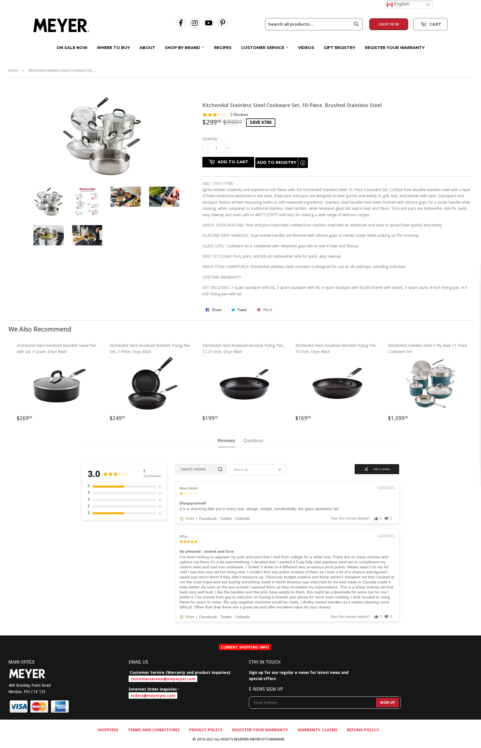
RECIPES (223, 47)
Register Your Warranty (395, 47)
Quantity (209, 139)
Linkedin (242, 518)
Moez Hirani (189, 488)
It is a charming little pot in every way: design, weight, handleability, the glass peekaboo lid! (259, 508)
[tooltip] (303, 162)
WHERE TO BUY (113, 47)
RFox (184, 537)
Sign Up (387, 702)
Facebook (208, 518)
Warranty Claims (317, 729)
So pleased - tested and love (207, 551)
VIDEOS (306, 47)
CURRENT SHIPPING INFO (245, 647)
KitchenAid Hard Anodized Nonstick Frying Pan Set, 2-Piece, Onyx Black (150, 384)
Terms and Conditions (154, 729)
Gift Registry (339, 47)
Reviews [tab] (226, 440)
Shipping (108, 729)
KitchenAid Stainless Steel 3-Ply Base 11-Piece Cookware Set (427, 384)
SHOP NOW (389, 24)
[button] (337, 114)
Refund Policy (363, 729)
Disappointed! (193, 503)
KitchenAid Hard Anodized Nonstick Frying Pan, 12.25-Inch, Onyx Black (243, 384)
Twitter (226, 518)
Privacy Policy (206, 729)
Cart (434, 24)
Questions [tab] (253, 440)
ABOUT (147, 47)
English (401, 4)
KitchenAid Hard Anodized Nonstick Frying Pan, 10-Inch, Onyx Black (336, 384)
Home (13, 70)
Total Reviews (152, 475)
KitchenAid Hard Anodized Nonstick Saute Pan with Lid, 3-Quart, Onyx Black (56, 384)
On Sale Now (72, 47)
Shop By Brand (183, 47)
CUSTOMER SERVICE (263, 47)
